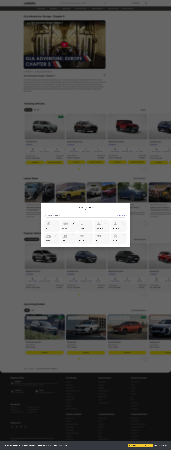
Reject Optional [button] (147, 445)
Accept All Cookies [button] (134, 445)
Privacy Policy (63, 445)
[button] (160, 445)
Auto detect (121, 215)
